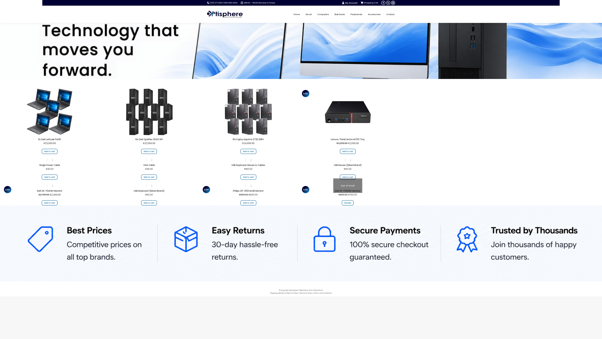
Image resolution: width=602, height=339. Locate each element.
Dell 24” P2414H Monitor (49, 190)
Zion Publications (316, 290)
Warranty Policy (306, 293)
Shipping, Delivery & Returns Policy (284, 293)
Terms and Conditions (323, 293)
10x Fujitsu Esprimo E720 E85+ (248, 139)
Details (347, 203)
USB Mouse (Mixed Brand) (348, 165)
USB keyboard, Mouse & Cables (248, 165)
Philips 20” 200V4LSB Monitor (248, 190)
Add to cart (49, 151)
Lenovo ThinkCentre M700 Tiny (348, 139)
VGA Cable (149, 165)
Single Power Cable (49, 165)
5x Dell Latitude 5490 (49, 139)
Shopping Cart (371, 2)
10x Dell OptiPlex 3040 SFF (149, 139)
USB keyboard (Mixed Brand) (149, 190)
